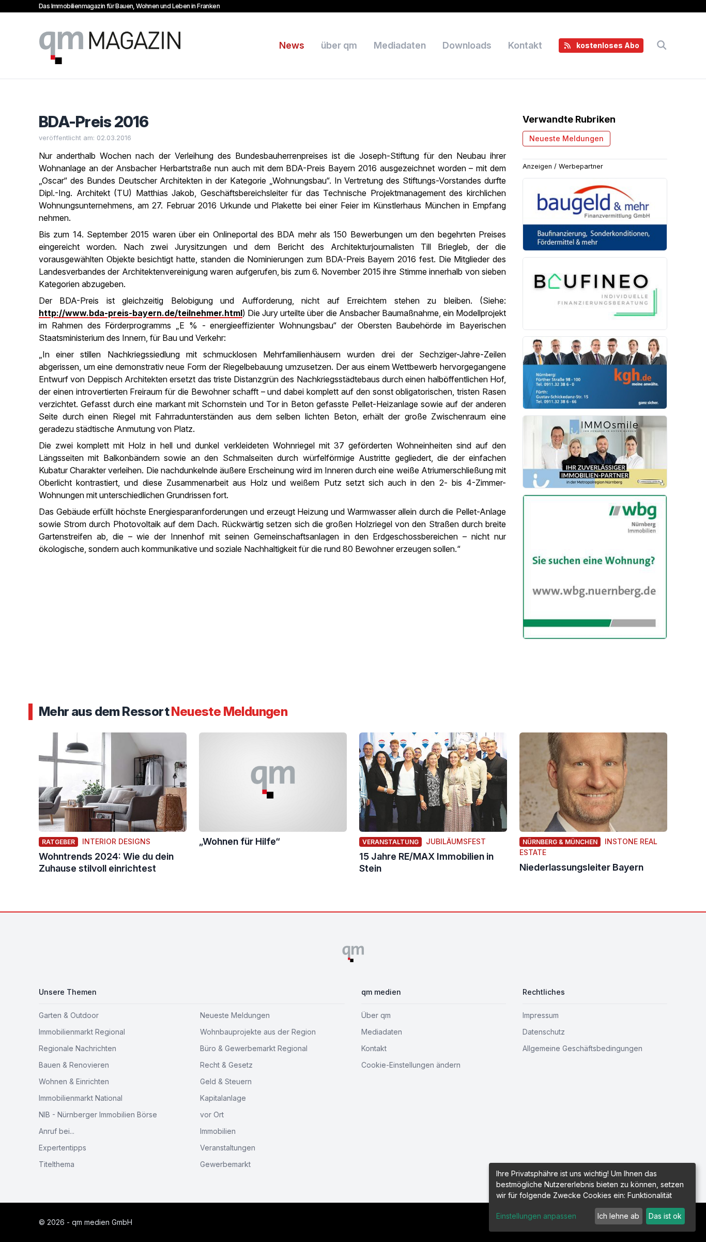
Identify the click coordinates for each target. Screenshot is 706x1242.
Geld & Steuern (226, 1081)
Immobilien (218, 1131)
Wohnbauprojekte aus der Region (258, 1031)
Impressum (541, 1015)
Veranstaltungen (227, 1147)
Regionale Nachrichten (77, 1048)
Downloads (467, 45)
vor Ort (212, 1114)
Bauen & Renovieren (74, 1064)
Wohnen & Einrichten (74, 1081)
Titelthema (56, 1164)
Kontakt (525, 45)
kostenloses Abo (607, 45)
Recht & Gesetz (226, 1064)
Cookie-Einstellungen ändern (411, 1064)
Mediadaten (400, 45)
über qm (339, 45)
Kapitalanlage (223, 1098)
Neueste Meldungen (566, 138)
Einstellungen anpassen (536, 1215)
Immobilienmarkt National (80, 1098)
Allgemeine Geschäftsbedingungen (582, 1048)
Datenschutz (544, 1031)
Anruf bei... (56, 1131)
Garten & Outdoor (69, 1015)
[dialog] (592, 1197)
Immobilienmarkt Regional (82, 1031)
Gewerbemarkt (225, 1164)
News (291, 45)
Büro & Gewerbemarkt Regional (254, 1048)
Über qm (376, 1015)
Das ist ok (665, 1215)
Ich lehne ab (618, 1215)
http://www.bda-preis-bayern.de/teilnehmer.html (140, 313)
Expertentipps (62, 1147)
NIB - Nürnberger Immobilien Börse (98, 1114)
